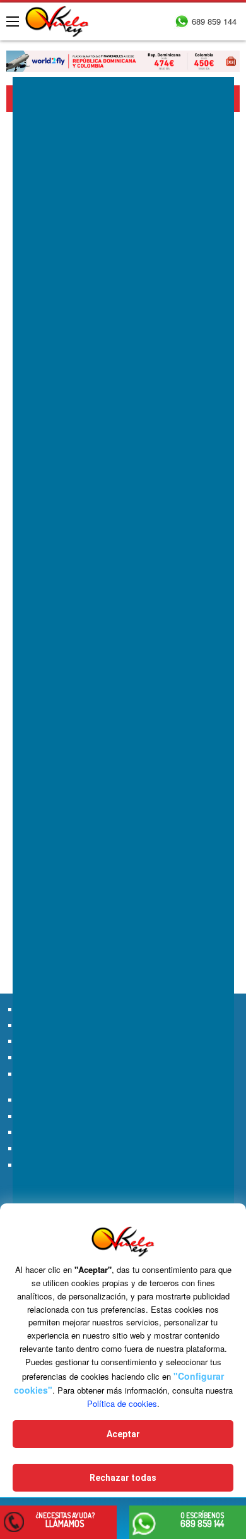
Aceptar (123, 1434)
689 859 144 (214, 21)
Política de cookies (122, 1403)
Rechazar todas (123, 1478)
